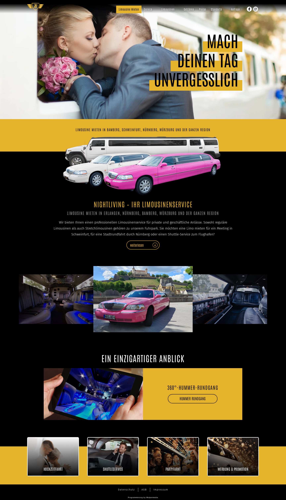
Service (148, 9)
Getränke (189, 9)
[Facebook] (249, 9)
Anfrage (235, 9)
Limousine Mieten (129, 9)
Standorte (216, 9)
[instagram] (255, 9)
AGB (144, 489)
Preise (202, 9)
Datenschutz (126, 489)
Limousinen (168, 9)
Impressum (160, 489)
